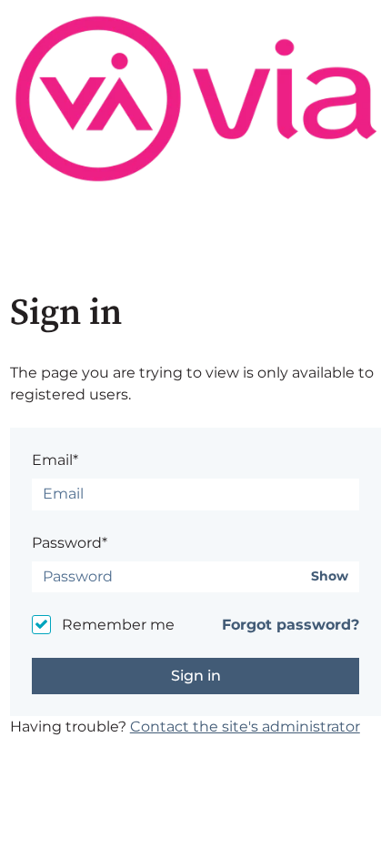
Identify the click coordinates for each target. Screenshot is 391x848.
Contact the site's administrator (245, 726)
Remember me (118, 624)
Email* (55, 460)
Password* (69, 542)
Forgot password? (290, 624)
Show (329, 576)
